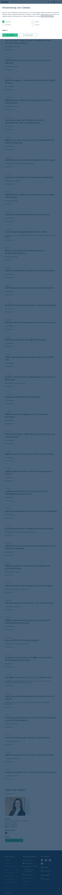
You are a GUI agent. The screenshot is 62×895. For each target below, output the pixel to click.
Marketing (8, 24)
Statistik (37, 21)
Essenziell (8, 21)
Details (4, 30)
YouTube (37, 24)
